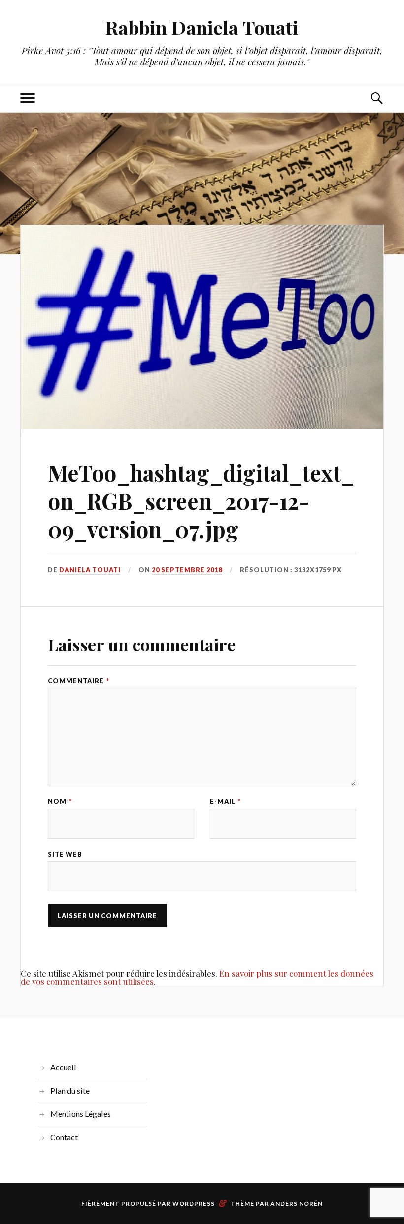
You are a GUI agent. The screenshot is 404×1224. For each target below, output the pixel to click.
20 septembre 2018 (187, 570)
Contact (64, 1137)
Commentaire (78, 681)
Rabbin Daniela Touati (202, 27)
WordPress (193, 1203)
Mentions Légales (80, 1113)
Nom (60, 801)
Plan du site (70, 1090)
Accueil (63, 1066)
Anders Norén (296, 1203)
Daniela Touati (90, 570)
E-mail (225, 801)
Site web (65, 854)
